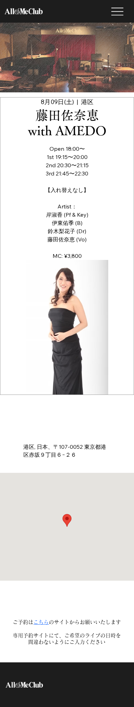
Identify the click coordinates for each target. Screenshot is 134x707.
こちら (41, 622)
